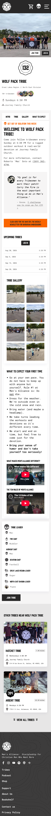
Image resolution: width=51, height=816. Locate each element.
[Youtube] (13, 762)
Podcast (6, 775)
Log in (45, 53)
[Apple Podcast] (24, 762)
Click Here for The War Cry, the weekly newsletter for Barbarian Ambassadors (25, 223)
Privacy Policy (11, 812)
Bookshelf (8, 799)
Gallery (25, 116)
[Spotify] (19, 762)
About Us (7, 793)
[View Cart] (31, 6)
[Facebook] (3, 762)
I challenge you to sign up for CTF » (30, 205)
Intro (8, 116)
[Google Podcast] (29, 762)
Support (6, 788)
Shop (4, 781)
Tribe (16, 116)
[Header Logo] (6, 6)
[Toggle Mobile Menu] (46, 7)
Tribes (6, 769)
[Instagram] (8, 762)
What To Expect (39, 116)
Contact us (8, 806)
